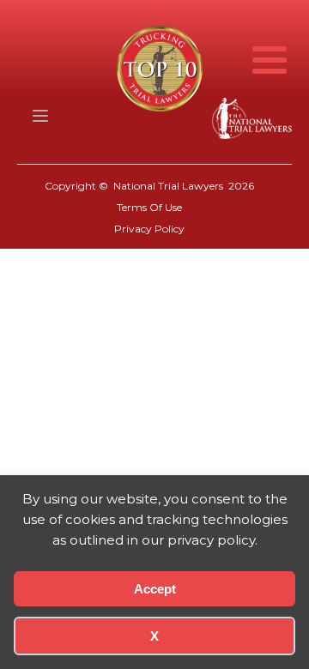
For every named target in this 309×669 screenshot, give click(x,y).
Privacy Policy (149, 228)
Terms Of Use (149, 207)
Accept (155, 589)
